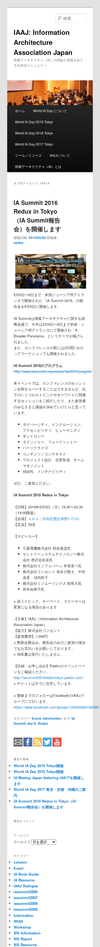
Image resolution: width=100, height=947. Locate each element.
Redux (43, 723)
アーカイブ (22, 841)
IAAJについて (60, 155)
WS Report (23, 938)
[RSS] (37, 745)
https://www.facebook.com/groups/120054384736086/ (56, 707)
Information (52, 718)
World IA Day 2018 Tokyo (34, 133)
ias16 (32, 723)
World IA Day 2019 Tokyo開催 (39, 765)
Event (36, 718)
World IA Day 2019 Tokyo (34, 121)
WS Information (27, 933)
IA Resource (24, 880)
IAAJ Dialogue (26, 885)
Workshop (22, 927)
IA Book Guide (26, 874)
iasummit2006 (26, 891)
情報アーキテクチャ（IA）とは (38, 166)
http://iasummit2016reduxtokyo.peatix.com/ (48, 677)
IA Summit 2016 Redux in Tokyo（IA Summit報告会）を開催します (37, 215)
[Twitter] (47, 745)
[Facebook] (27, 745)
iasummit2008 (26, 903)
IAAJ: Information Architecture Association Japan (43, 42)
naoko (18, 242)
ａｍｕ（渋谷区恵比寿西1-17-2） (54, 518)
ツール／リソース (28, 155)
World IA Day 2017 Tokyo (34, 144)
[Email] (18, 745)
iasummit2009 (26, 909)
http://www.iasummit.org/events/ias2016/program (53, 371)
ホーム (20, 110)
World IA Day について (50, 110)
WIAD (18, 921)
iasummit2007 (26, 897)
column (20, 862)
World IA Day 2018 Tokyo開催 (39, 771)
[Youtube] (56, 745)
